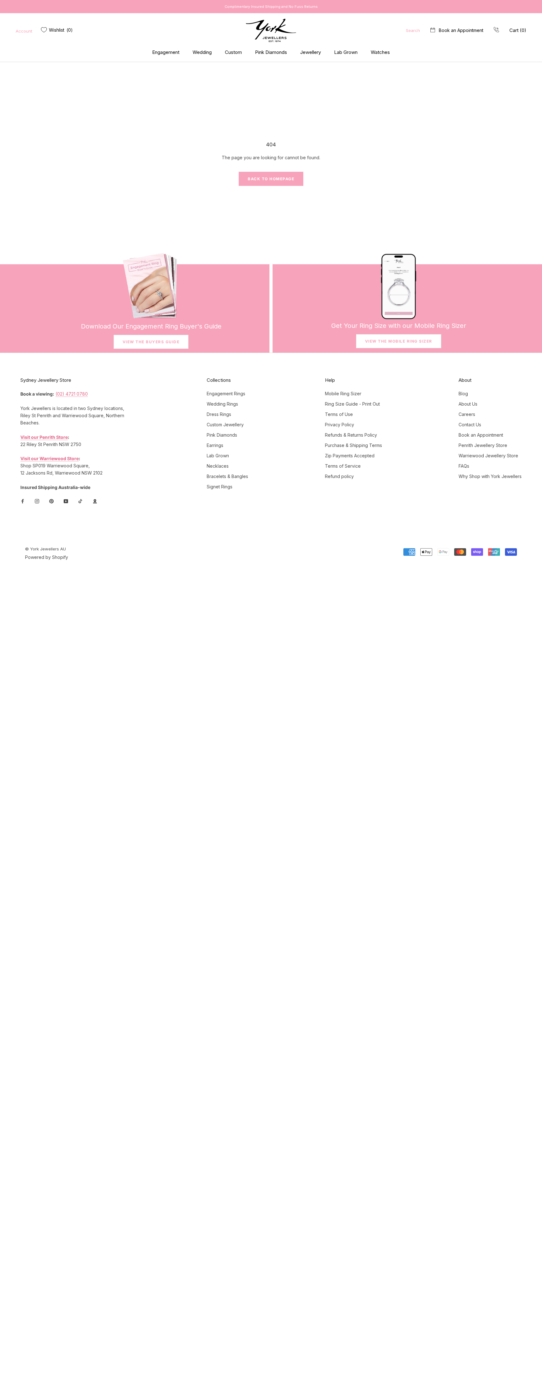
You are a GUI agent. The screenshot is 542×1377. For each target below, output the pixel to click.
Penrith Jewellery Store (483, 445)
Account (24, 31)
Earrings (215, 445)
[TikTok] (80, 500)
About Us (468, 404)
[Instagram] (37, 500)
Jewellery (310, 52)
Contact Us (470, 424)
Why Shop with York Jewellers (490, 476)
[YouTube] (66, 500)
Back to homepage (271, 178)
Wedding (202, 52)
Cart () (517, 30)
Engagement (165, 52)
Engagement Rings (226, 393)
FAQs (464, 466)
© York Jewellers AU (45, 548)
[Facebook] (22, 500)
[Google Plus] (95, 500)
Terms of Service (343, 466)
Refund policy (339, 476)
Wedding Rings (222, 404)
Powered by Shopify (46, 557)
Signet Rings (219, 486)
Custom (233, 52)
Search (413, 30)
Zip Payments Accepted (350, 455)
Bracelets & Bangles (227, 476)
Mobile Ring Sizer (343, 393)
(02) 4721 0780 (72, 394)
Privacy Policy (339, 424)
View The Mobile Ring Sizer (398, 341)
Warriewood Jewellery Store (488, 455)
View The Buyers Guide (151, 341)
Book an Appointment (461, 30)
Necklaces (218, 466)
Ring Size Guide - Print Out (352, 404)
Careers (467, 414)
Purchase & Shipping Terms (353, 445)
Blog (463, 393)
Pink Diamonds (271, 52)
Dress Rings (219, 414)
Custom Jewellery (225, 424)
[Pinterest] (51, 500)
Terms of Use (339, 414)
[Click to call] (496, 30)
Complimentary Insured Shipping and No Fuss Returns (271, 6)
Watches (380, 52)
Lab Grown (346, 52)
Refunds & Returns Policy (351, 435)
